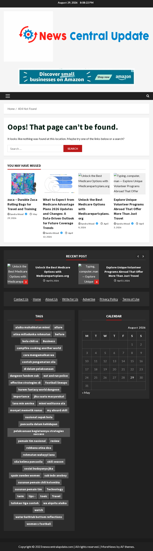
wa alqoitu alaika (55, 503)
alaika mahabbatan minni (32, 327)
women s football (39, 524)
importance (21, 396)
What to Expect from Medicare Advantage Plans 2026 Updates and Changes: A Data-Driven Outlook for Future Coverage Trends (58, 213)
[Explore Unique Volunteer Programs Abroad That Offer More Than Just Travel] (130, 183)
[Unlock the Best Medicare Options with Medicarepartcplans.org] (94, 183)
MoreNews (108, 546)
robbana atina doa (38, 448)
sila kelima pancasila (28, 461)
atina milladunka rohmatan (31, 334)
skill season (55, 461)
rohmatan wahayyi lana (39, 454)
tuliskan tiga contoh (25, 503)
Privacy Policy (109, 299)
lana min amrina (23, 403)
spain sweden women (25, 475)
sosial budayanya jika (38, 468)
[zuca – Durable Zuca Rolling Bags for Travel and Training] (23, 183)
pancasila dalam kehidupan (38, 424)
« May (86, 392)
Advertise (89, 299)
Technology (55, 489)
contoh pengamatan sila (38, 362)
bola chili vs (30, 341)
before (59, 334)
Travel (56, 496)
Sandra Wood (17, 214)
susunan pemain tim (28, 489)
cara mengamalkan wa (38, 355)
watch (39, 510)
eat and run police (55, 375)
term (20, 496)
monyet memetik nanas (26, 410)
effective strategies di (25, 382)
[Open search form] (147, 96)
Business (49, 341)
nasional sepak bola (38, 417)
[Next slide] (143, 256)
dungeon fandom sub (24, 375)
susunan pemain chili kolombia (39, 482)
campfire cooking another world (39, 348)
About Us (51, 299)
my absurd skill (57, 410)
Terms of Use (130, 299)
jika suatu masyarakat (49, 396)
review (54, 441)
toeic (43, 496)
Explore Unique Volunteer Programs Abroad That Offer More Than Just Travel (129, 209)
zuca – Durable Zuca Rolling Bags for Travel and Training (22, 204)
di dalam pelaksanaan (39, 369)
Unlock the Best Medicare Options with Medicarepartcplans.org (17, 274)
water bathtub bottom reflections (38, 517)
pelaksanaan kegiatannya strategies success (39, 432)
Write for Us (70, 299)
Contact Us (21, 299)
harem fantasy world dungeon (38, 389)
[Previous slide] (138, 256)
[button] (8, 96)
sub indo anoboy (55, 475)
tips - (32, 496)
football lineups (56, 382)
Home (37, 299)
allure (58, 327)
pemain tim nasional (32, 441)
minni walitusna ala (52, 403)
